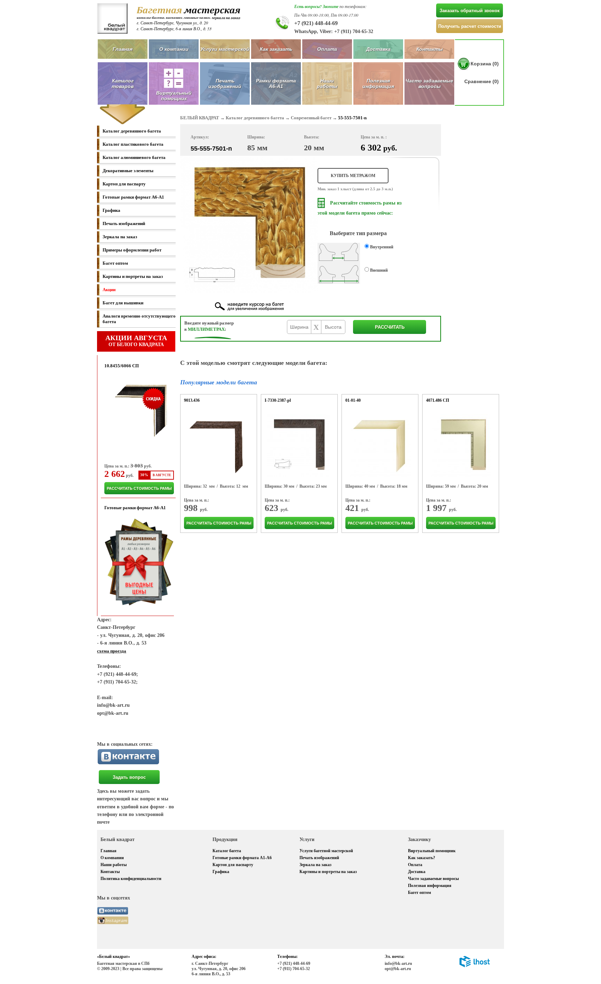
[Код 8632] (379, 445)
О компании (174, 49)
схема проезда (111, 651)
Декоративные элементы (128, 170)
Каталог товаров (123, 83)
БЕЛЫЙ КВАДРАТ (199, 117)
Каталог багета (227, 850)
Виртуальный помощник (432, 850)
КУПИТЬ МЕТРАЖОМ (353, 175)
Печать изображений (224, 83)
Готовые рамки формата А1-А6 (242, 857)
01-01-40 (353, 400)
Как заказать (276, 49)
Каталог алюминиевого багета (134, 157)
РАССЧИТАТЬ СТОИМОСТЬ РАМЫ (139, 488)
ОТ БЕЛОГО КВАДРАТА (136, 340)
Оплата (327, 49)
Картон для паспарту (124, 183)
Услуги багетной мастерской (326, 850)
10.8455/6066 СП (121, 365)
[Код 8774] (460, 445)
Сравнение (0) (481, 81)
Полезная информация (378, 83)
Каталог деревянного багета (132, 131)
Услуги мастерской (224, 49)
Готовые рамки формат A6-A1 (133, 197)
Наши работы (327, 83)
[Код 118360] (298, 445)
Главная (123, 49)
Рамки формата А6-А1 (276, 83)
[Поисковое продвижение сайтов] (474, 966)
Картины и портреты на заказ (133, 276)
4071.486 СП (437, 400)
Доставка (378, 49)
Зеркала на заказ (120, 236)
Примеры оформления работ (132, 250)
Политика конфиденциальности (131, 878)
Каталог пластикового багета (133, 144)
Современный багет (311, 117)
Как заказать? (421, 857)
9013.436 (192, 400)
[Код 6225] (218, 445)
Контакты (429, 49)
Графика (111, 210)
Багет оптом (115, 263)
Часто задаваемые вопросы (429, 83)
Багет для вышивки (123, 302)
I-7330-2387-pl (278, 400)
